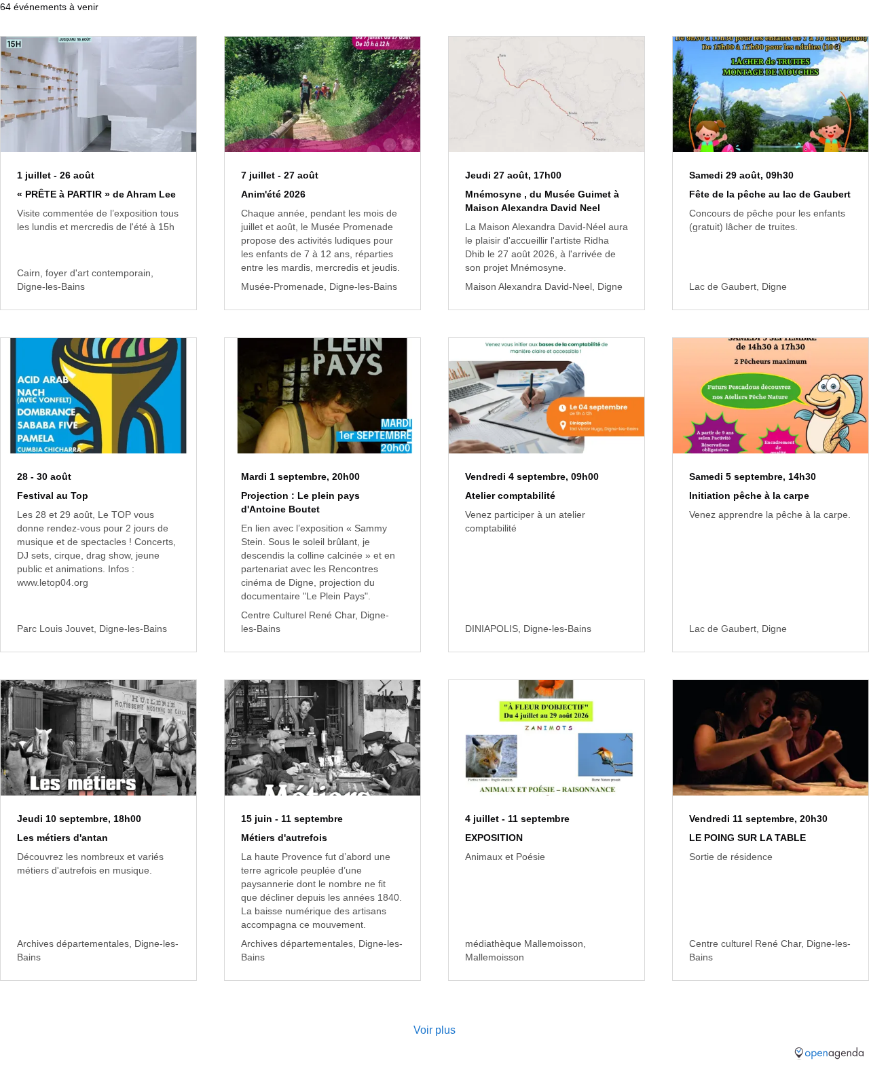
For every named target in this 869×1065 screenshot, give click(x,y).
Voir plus (434, 1030)
